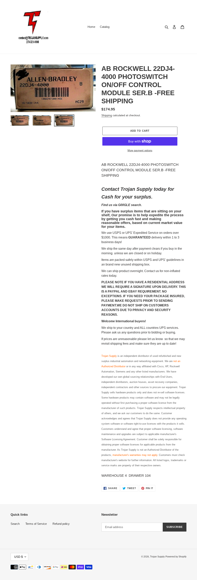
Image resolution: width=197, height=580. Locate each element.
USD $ (18, 556)
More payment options (140, 150)
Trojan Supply (157, 556)
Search (15, 523)
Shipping (106, 115)
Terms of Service (36, 523)
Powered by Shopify (175, 556)
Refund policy (61, 523)
